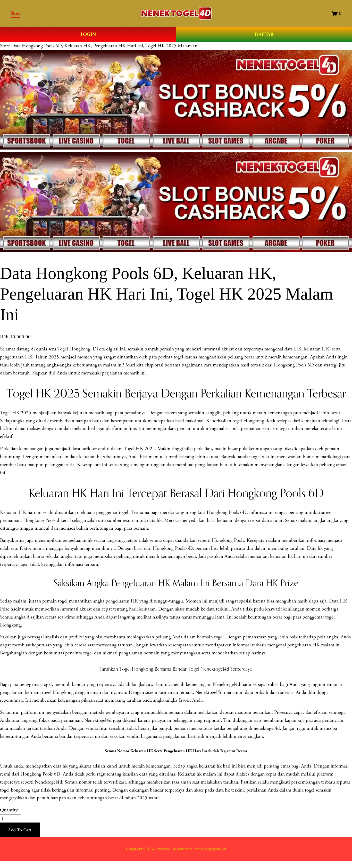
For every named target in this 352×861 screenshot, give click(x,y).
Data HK (338, 601)
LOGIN (88, 34)
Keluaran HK (13, 512)
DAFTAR (264, 34)
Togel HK (10, 413)
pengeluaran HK (122, 601)
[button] (20, 830)
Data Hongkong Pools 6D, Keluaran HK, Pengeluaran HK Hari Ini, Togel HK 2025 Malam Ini (105, 46)
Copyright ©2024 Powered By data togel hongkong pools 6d (176, 849)
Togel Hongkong (73, 349)
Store (5, 46)
